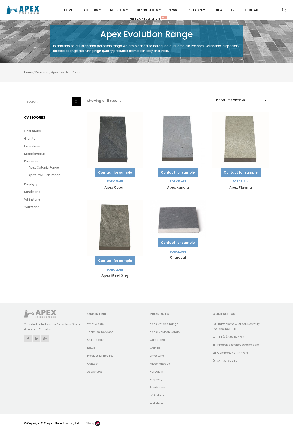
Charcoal (178, 257)
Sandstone (32, 192)
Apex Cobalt (115, 187)
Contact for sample (115, 172)
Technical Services (100, 332)
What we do (95, 324)
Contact (252, 10)
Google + (45, 338)
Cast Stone (32, 131)
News (173, 10)
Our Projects (147, 10)
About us (90, 10)
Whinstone (32, 199)
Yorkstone (31, 207)
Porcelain (42, 72)
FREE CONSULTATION (146, 18)
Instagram (196, 10)
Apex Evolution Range (44, 175)
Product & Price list (100, 356)
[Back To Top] (280, 418)
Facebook (28, 338)
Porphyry (30, 184)
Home (68, 10)
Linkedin (36, 338)
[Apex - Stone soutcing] (40, 313)
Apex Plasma (240, 187)
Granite (29, 138)
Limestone (32, 146)
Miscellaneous (34, 154)
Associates (95, 372)
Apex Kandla (178, 187)
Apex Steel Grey (115, 276)
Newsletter (225, 10)
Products (117, 10)
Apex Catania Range (44, 167)
